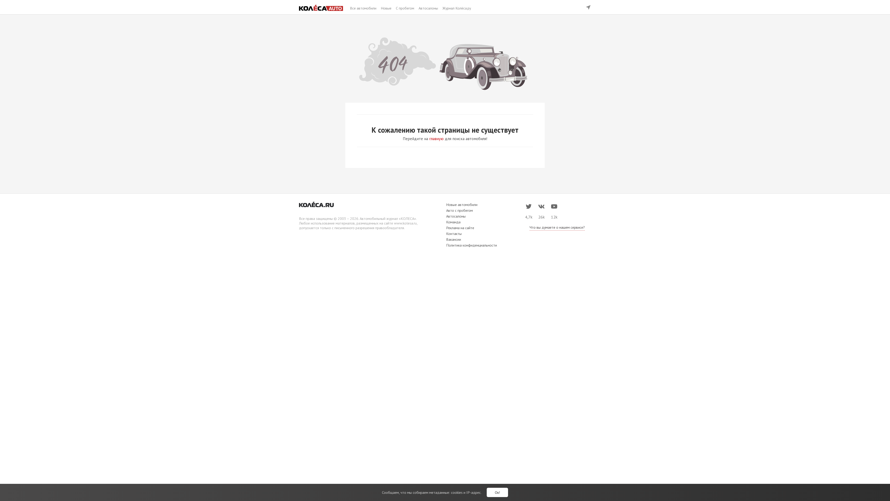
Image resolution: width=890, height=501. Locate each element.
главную (436, 138)
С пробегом (405, 8)
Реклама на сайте (460, 227)
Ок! (497, 492)
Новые (386, 8)
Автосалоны (429, 8)
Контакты (454, 233)
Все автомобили (363, 8)
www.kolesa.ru (405, 223)
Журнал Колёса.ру (456, 8)
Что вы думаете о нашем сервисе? (557, 227)
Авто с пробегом (459, 210)
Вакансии (453, 239)
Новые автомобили (461, 204)
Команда (453, 222)
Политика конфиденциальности (471, 245)
